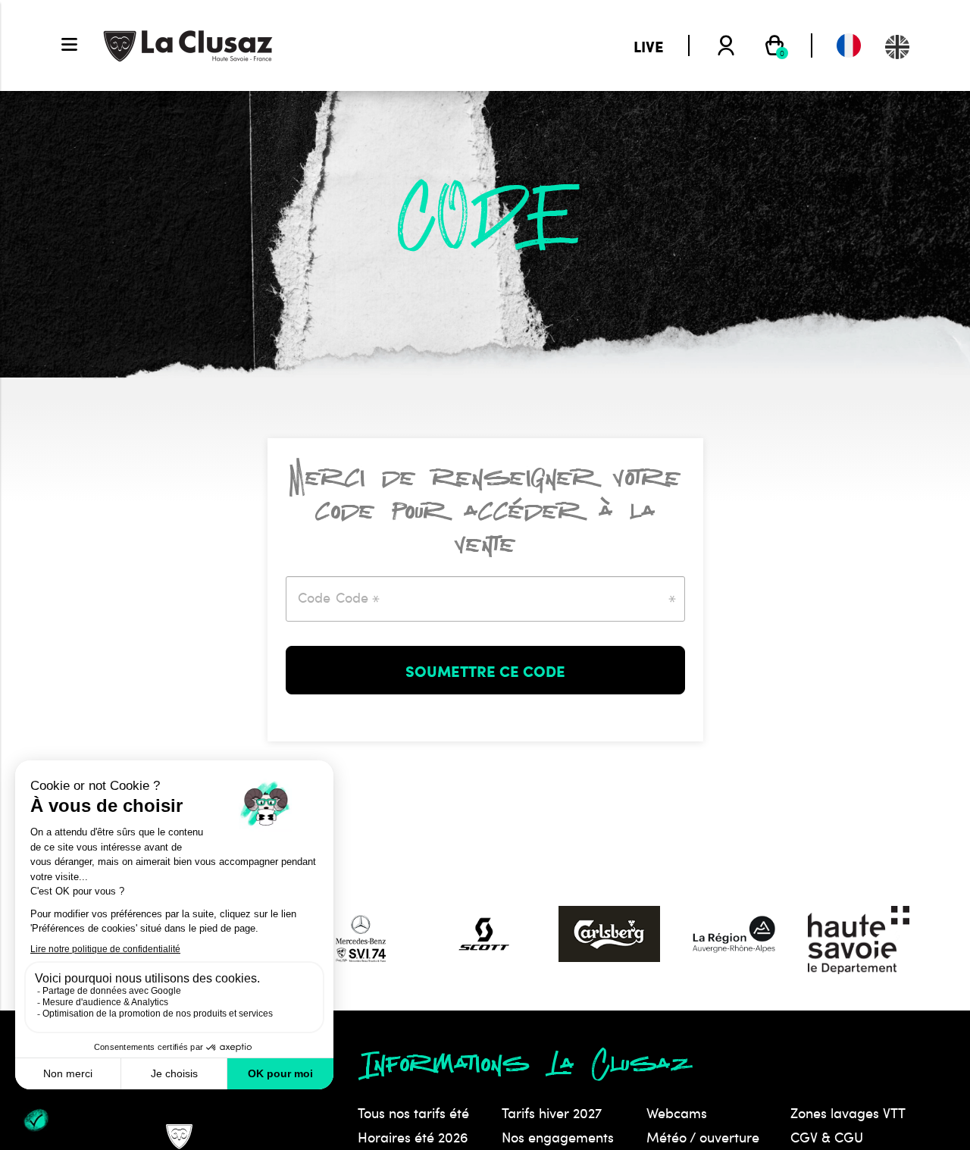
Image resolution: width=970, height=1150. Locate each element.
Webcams (676, 1113)
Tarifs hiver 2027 (552, 1113)
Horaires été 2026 (413, 1137)
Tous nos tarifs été (413, 1113)
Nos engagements (558, 1137)
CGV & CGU (826, 1137)
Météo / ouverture (702, 1137)
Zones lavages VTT (848, 1113)
